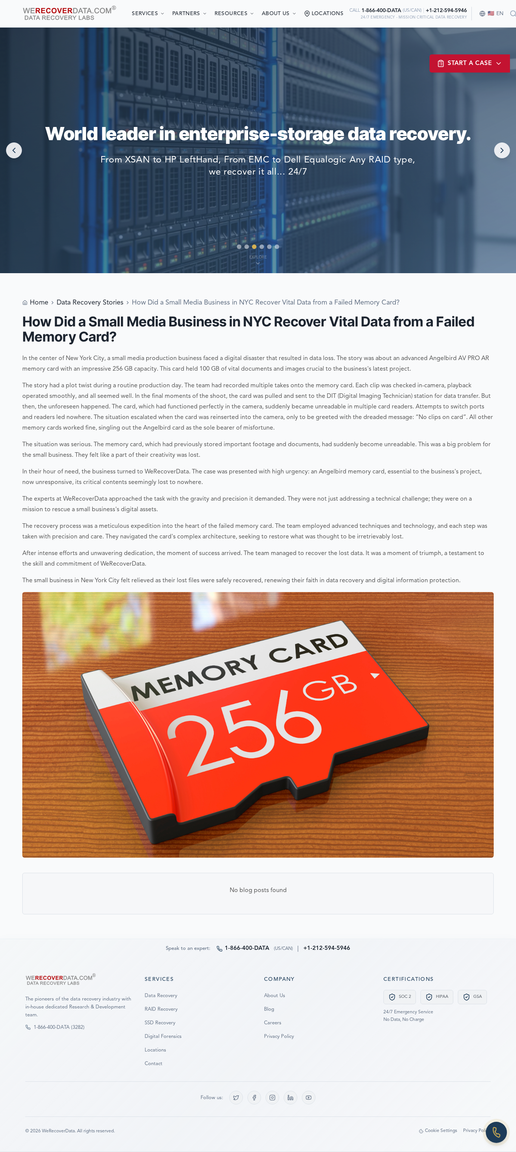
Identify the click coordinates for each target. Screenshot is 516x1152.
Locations (155, 1050)
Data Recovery (161, 995)
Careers (272, 1023)
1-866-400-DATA (381, 10)
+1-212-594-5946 (446, 10)
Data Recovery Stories (90, 302)
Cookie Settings (441, 1131)
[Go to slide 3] (254, 246)
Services (145, 13)
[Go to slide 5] (269, 246)
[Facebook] (254, 1097)
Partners (186, 13)
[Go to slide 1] (239, 246)
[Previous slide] (14, 150)
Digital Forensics (163, 1036)
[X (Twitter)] (236, 1097)
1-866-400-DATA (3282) (59, 1027)
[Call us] (496, 1132)
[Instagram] (272, 1097)
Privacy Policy (279, 1036)
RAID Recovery (161, 1009)
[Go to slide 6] (277, 246)
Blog (269, 1009)
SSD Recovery (160, 1023)
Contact (153, 1063)
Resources (231, 13)
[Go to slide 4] (262, 246)
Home (39, 302)
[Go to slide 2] (246, 246)
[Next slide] (502, 150)
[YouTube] (308, 1097)
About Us (276, 13)
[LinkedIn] (290, 1097)
